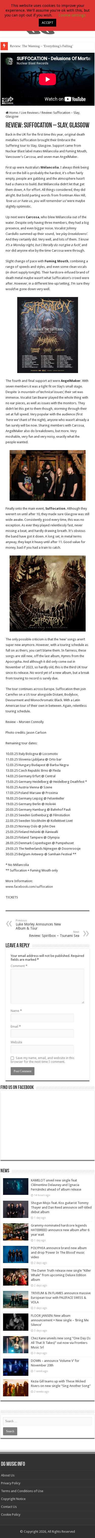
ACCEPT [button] (47, 23)
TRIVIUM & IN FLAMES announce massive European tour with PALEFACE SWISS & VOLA (61, 1297)
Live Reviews (30, 113)
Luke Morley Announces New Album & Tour (38, 924)
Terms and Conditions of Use (22, 1491)
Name (16, 1011)
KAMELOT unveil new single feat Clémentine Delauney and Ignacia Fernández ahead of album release (56, 1184)
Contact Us (9, 1507)
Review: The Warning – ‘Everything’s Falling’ (41, 46)
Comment (19, 966)
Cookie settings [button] (72, 15)
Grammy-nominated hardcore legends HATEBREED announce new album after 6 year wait (60, 1230)
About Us (7, 1475)
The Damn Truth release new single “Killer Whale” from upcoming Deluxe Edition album (61, 1275)
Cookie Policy (10, 1514)
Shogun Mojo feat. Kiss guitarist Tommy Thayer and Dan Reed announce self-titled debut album (61, 1207)
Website (16, 1042)
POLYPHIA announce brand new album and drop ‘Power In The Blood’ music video (59, 1252)
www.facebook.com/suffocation (29, 886)
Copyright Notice (13, 1499)
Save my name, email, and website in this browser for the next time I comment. (42, 1060)
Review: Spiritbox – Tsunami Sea (54, 934)
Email (16, 1026)
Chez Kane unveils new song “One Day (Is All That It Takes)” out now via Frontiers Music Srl (60, 1342)
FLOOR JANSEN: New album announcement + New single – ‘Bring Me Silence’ (60, 1320)
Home (13, 113)
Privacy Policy (10, 1483)
